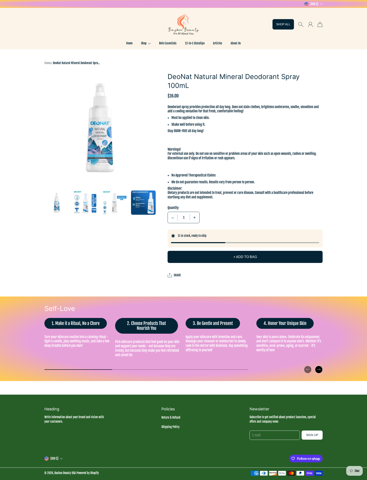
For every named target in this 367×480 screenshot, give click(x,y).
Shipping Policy (170, 427)
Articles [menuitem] (217, 43)
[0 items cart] (320, 24)
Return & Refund (170, 417)
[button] (146, 43)
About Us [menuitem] (236, 43)
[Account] (310, 24)
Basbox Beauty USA (65, 473)
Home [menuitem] (129, 43)
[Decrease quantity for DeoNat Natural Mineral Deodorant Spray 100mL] (173, 217)
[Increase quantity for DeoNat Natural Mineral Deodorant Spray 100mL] (194, 217)
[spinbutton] (183, 217)
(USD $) (54, 458)
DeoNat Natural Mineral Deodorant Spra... (76, 63)
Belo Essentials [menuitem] (167, 43)
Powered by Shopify (87, 473)
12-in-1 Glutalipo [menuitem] (195, 43)
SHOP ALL (283, 24)
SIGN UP (312, 435)
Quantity (173, 208)
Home (47, 63)
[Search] (300, 24)
